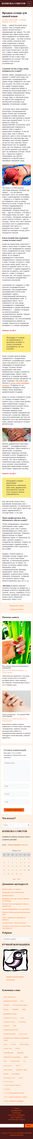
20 (4, 870)
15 (12, 866)
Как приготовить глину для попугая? (14, 923)
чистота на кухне (8, 1081)
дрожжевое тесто (10, 1014)
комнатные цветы (10, 1034)
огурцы (5, 1044)
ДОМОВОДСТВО (16, 1110)
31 (20, 874)
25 (24, 870)
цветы (21, 1078)
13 (4, 866)
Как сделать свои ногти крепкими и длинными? (15, 667)
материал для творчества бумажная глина (16, 1039)
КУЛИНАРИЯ (16, 1113)
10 (20, 862)
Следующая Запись (17, 609)
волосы (6, 1009)
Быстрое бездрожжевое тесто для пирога (16, 909)
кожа (14, 1025)
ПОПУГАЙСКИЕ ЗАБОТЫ (16, 1120)
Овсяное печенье (8, 895)
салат (5, 1061)
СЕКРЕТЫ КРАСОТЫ (18, 670)
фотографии (15, 1074)
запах (22, 1018)
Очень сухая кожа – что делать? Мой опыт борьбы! (15, 715)
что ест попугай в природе (13, 1101)
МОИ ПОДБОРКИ (16, 1117)
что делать (7, 1089)
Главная (16, 1108)
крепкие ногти (23, 1034)
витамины (7, 1005)
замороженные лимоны (10, 1018)
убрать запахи (8, 1070)
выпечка (15, 1009)
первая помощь (24, 1044)
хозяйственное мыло (9, 1077)
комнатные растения (11, 1030)
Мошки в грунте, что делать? (11, 889)
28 (8, 874)
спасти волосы (7, 1065)
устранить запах (21, 1070)
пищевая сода (7, 1048)
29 (12, 874)
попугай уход (8, 1053)
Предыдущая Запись (16, 605)
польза (17, 1048)
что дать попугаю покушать (12, 1085)
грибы (24, 1009)
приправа (20, 1053)
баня (21, 1001)
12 (28, 862)
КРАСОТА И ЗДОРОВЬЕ (16, 1115)
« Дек (14, 879)
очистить (13, 1044)
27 (4, 874)
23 (16, 870)
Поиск (2, 1123)
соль (24, 1061)
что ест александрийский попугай (14, 1093)
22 (12, 870)
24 (20, 870)
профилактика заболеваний (12, 1057)
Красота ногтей (6, 670)
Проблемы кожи (6, 719)
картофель (6, 1025)
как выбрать (22, 1022)
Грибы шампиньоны (10, 997)
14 (8, 866)
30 (16, 874)
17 (20, 866)
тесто (17, 1065)
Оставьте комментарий (9, 20)
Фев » (19, 879)
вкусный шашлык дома (20, 1005)
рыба (26, 1057)
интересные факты (9, 1022)
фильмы (6, 1074)
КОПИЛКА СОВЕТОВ (13, 3)
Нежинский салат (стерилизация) (13, 892)
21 (8, 870)
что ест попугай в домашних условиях (15, 1097)
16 (16, 866)
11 (24, 862)
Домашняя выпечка (10, 1001)
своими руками (15, 1061)
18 (24, 866)
